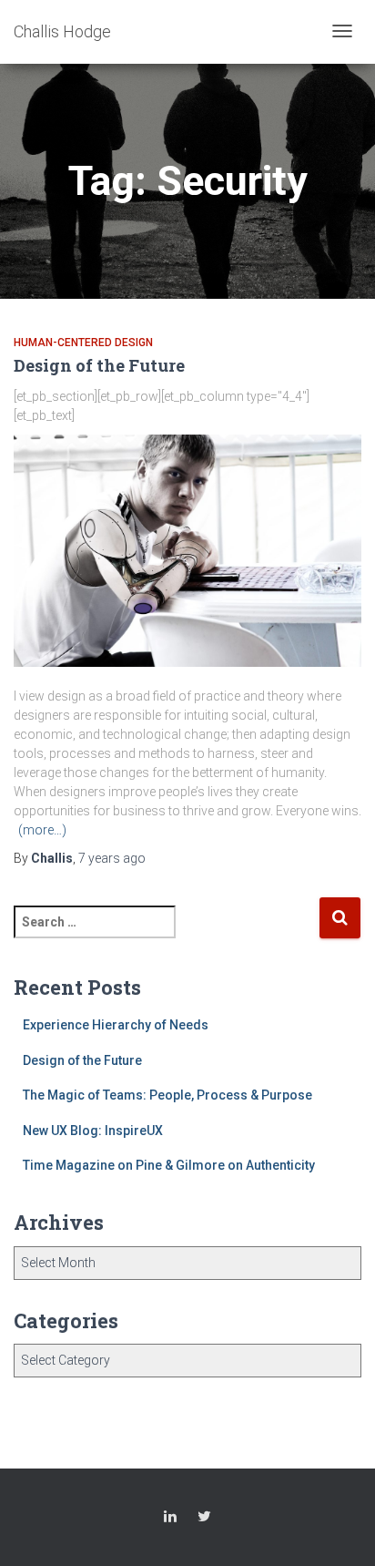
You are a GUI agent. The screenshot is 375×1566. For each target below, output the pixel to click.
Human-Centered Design (83, 342)
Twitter (204, 1519)
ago (112, 858)
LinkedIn (170, 1519)
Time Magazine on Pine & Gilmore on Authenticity (169, 1165)
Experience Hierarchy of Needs (115, 1025)
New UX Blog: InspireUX (93, 1130)
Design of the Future (99, 365)
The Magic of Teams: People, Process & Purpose (167, 1095)
